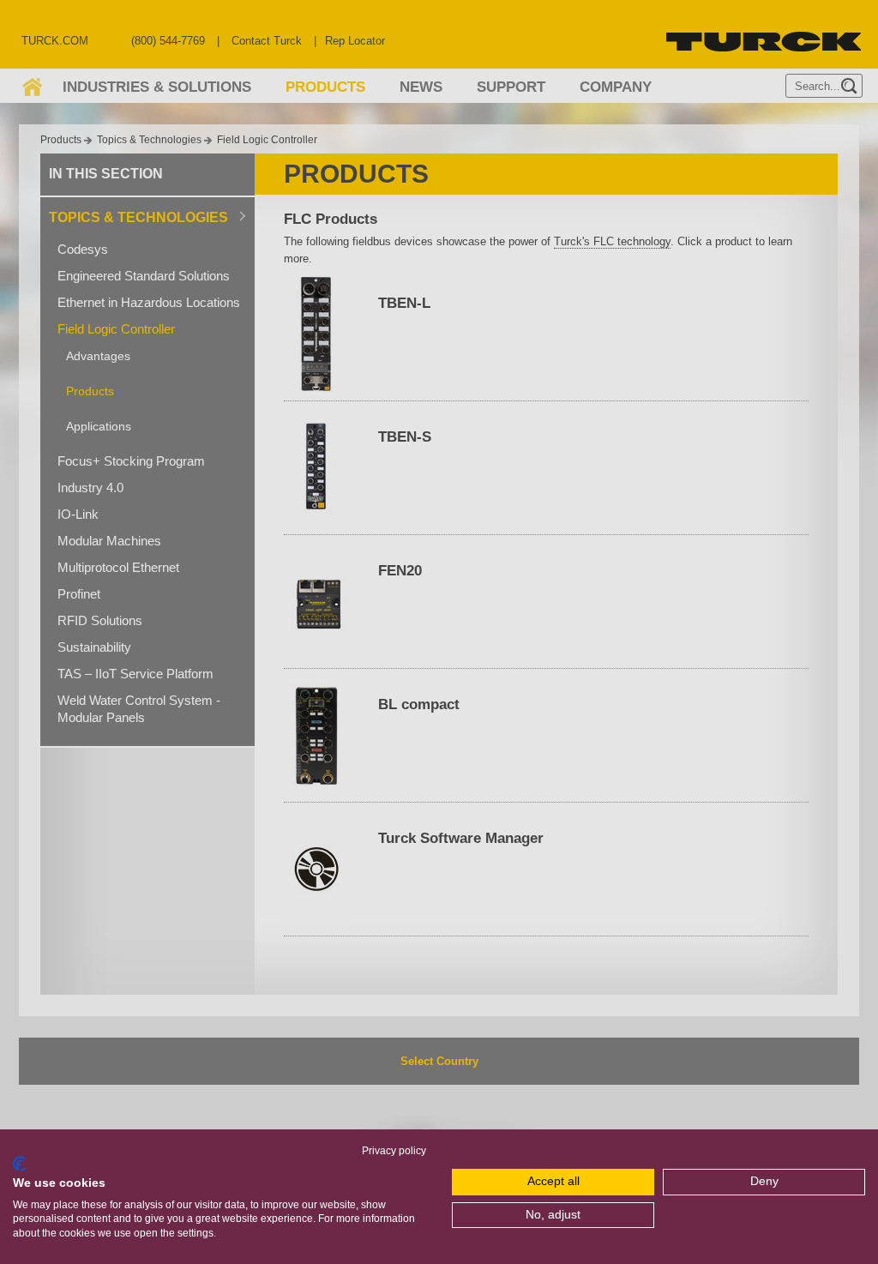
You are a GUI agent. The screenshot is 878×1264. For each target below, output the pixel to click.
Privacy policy (394, 1151)
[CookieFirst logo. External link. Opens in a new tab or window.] (19, 1163)
